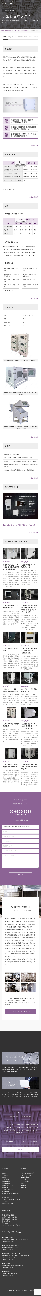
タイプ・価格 (10, 36)
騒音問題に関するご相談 (9, 1219)
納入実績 (23, 1179)
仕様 (15, 36)
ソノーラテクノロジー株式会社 (11, 1232)
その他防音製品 (24, 30)
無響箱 (4, 1177)
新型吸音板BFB (7, 1197)
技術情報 (23, 1185)
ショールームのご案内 (27, 1173)
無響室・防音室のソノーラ (7, 30)
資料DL (30, 36)
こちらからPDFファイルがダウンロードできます (20, 525)
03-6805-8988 (20, 811)
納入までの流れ (25, 1181)
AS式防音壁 (5, 1191)
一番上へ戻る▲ (33, 146)
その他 (25, 36)
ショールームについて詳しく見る (20, 1011)
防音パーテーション (8, 1203)
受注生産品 (5, 1179)
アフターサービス (25, 1175)
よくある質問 (24, 1177)
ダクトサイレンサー (8, 1189)
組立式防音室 (6, 1181)
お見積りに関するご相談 (9, 1217)
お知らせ (23, 1183)
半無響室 (5, 1175)
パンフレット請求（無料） (30, 1142)
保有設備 (23, 1187)
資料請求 (5, 1223)
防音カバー (5, 1187)
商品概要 (5, 36)
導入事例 (36, 36)
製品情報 (17, 30)
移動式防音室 (6, 1183)
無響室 (4, 1173)
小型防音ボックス (7, 1185)
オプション (20, 36)
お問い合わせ (20, 1149)
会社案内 (23, 1168)
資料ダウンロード (11, 1142)
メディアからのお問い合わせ (11, 1225)
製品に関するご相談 (8, 1215)
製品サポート (6, 1221)
